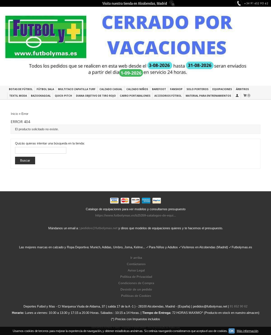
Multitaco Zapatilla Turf (76, 89)
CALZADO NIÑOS (137, 89)
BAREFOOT (159, 89)
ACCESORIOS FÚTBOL (168, 95)
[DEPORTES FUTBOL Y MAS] (135, 46)
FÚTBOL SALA (45, 89)
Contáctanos (136, 264)
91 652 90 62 (238, 306)
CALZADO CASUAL (111, 89)
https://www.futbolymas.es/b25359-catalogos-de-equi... (135, 215)
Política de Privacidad (136, 277)
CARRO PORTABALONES (135, 95)
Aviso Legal (136, 270)
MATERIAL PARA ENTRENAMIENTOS (208, 95)
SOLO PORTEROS (197, 89)
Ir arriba (136, 257)
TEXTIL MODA (18, 95)
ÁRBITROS (242, 89)
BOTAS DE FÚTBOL (21, 89)
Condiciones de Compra (136, 283)
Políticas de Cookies (136, 296)
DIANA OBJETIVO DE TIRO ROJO (96, 95)
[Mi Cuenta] (237, 95)
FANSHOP (176, 89)
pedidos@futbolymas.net (99, 228)
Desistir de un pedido (136, 289)
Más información (247, 331)
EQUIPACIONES (222, 89)
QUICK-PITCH (63, 95)
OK (231, 331)
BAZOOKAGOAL (41, 95)
